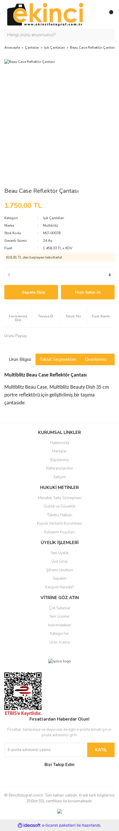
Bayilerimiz (59, 460)
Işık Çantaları (53, 218)
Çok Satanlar (59, 608)
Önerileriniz (96, 359)
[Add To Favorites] (18, 315)
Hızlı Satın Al (88, 292)
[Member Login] (97, 14)
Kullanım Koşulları (59, 532)
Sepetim (59, 578)
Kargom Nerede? (59, 587)
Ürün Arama (59, 642)
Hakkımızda (59, 442)
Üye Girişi (59, 561)
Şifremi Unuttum (59, 570)
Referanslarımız (59, 468)
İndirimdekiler (59, 625)
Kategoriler (59, 633)
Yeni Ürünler (59, 616)
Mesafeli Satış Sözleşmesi (59, 498)
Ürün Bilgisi (20, 359)
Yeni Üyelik (59, 553)
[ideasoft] (29, 825)
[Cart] (109, 14)
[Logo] (45, 14)
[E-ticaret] (59, 825)
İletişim (60, 477)
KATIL (101, 750)
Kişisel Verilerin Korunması (59, 523)
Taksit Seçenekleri (58, 359)
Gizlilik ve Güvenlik (59, 506)
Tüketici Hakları (59, 515)
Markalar (59, 451)
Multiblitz (50, 225)
